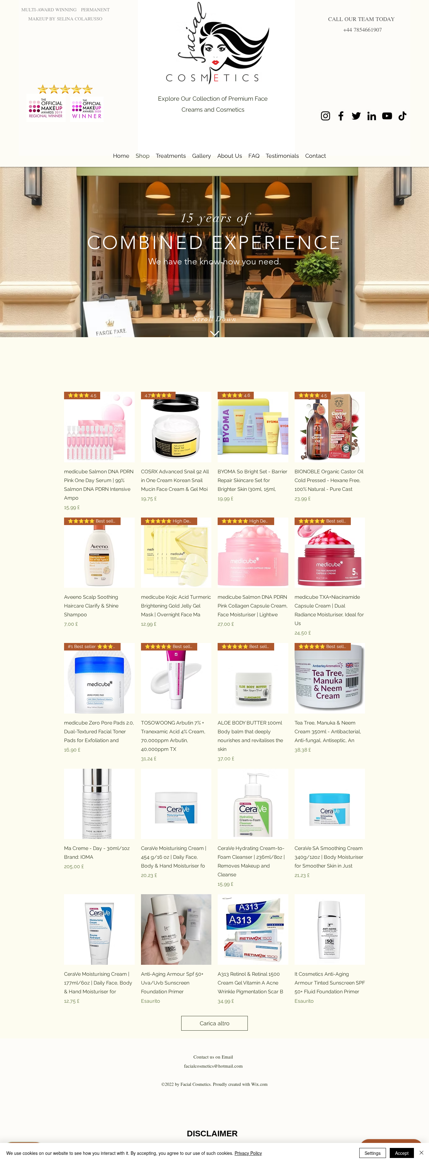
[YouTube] (387, 116)
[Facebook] (341, 116)
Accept (402, 1153)
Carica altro (215, 1023)
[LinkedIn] (372, 116)
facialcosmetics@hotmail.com (213, 1066)
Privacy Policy (248, 1153)
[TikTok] (402, 116)
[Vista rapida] (99, 804)
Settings (373, 1153)
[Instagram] (325, 116)
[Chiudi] (421, 1153)
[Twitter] (356, 116)
